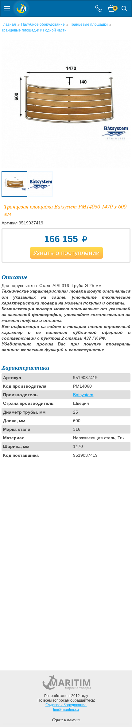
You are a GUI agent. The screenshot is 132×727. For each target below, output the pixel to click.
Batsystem (83, 394)
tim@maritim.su (66, 709)
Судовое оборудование (66, 705)
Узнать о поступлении (66, 252)
